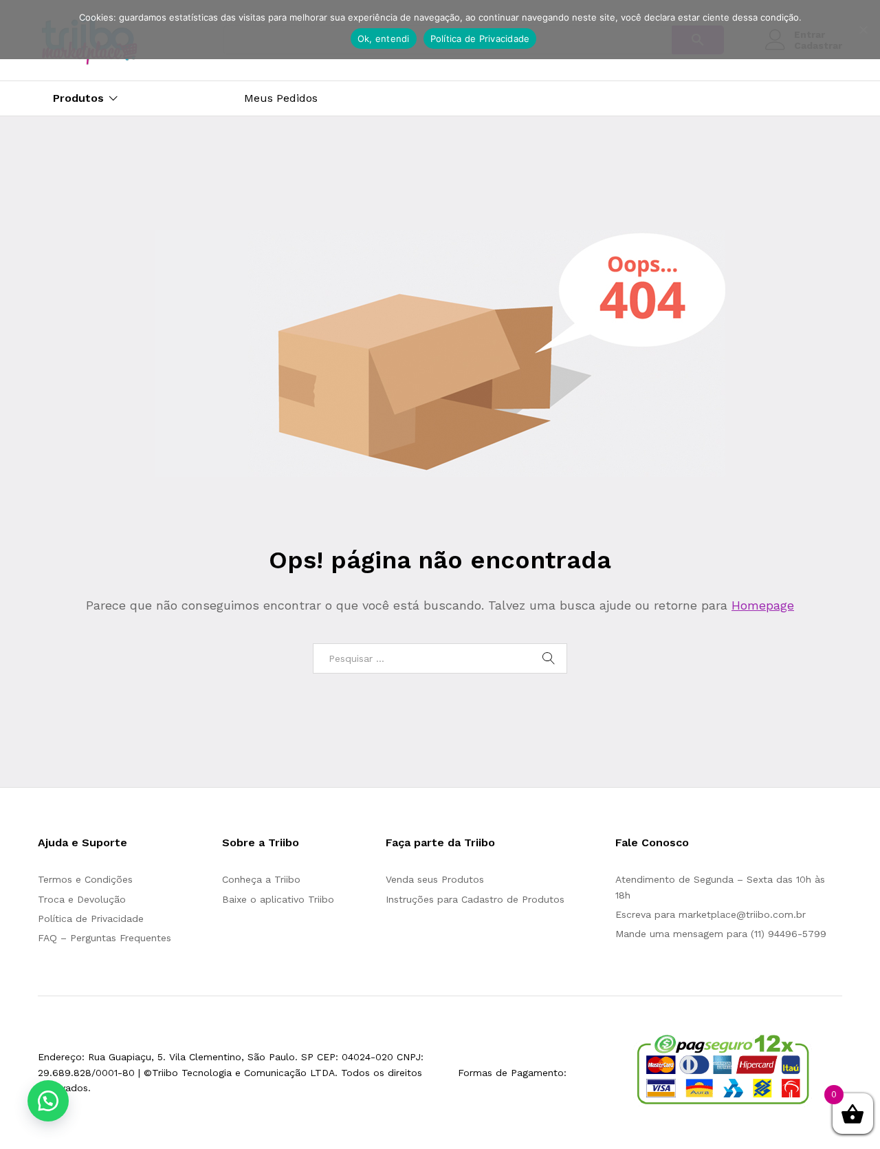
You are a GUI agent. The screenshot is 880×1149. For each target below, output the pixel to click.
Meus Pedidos (281, 98)
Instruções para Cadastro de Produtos (475, 899)
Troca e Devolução (82, 899)
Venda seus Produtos (435, 879)
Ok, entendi (384, 38)
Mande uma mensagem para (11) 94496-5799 (720, 933)
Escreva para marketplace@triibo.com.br (710, 914)
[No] (863, 29)
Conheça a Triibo (261, 879)
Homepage (763, 605)
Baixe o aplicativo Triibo (278, 899)
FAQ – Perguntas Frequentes (104, 937)
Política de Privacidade (91, 918)
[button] (48, 1100)
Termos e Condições (85, 879)
